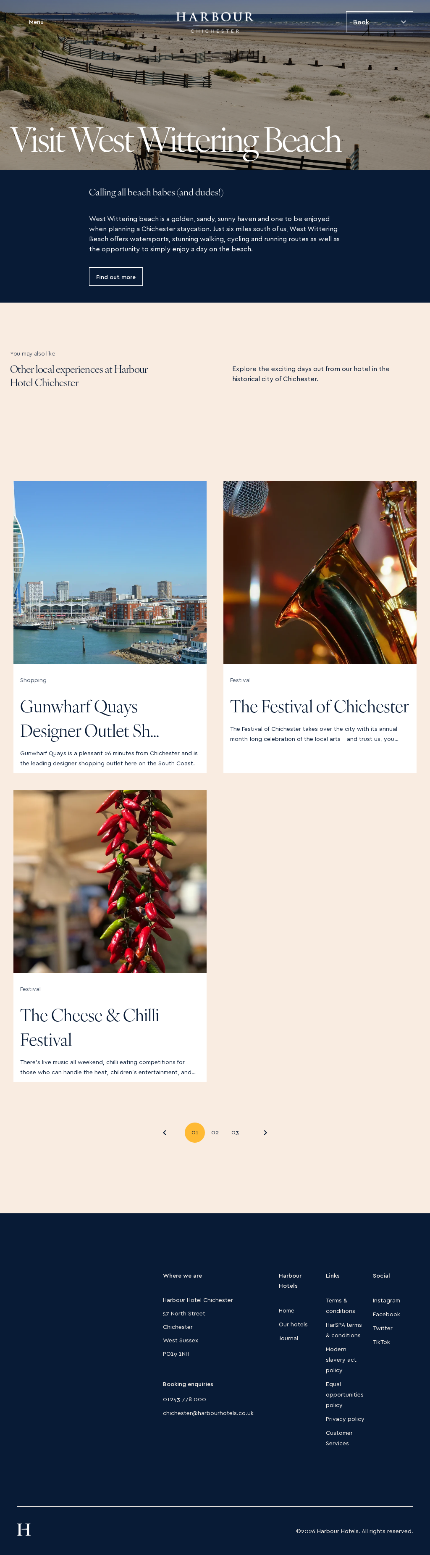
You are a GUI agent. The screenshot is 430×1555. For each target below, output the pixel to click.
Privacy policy (345, 1418)
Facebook (386, 1314)
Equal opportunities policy (345, 1394)
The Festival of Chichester (319, 708)
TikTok (381, 1341)
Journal (288, 1338)
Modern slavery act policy (341, 1359)
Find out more (116, 276)
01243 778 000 (184, 1398)
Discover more (179, 676)
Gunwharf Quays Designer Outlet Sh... (89, 720)
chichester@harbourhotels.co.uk (208, 1412)
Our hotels (293, 1324)
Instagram (386, 1300)
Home (286, 1310)
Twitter (383, 1327)
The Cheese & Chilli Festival (89, 1029)
